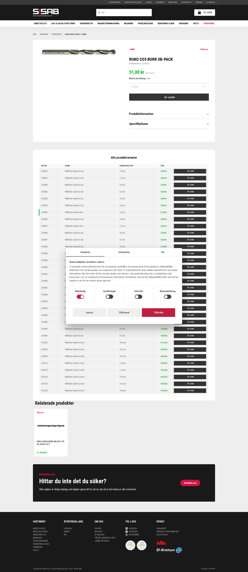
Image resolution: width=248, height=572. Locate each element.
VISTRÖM (212, 569)
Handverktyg (86, 23)
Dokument (160, 2)
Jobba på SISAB (102, 541)
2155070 (44, 301)
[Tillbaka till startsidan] (46, 12)
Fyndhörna (208, 23)
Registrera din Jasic (133, 2)
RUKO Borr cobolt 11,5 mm (74, 370)
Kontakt (199, 2)
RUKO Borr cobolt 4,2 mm (74, 247)
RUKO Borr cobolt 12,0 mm (74, 377)
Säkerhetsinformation (167, 531)
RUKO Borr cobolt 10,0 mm (74, 343)
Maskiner (128, 23)
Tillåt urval (124, 312)
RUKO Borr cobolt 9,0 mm (74, 329)
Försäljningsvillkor (105, 538)
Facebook (133, 531)
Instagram (134, 534)
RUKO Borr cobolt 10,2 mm (74, 349)
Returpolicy (186, 2)
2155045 (44, 253)
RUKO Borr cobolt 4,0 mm (74, 233)
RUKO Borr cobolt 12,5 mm (74, 384)
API (65, 534)
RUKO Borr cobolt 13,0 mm (74, 391)
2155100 (44, 343)
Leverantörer (114, 2)
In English (211, 2)
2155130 (44, 391)
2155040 (44, 233)
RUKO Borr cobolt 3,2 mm (74, 205)
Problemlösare (145, 23)
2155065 (44, 288)
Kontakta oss (190, 483)
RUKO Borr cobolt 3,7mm (74, 226)
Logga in (68, 528)
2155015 (44, 178)
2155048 (44, 260)
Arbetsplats (40, 23)
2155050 (44, 267)
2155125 (44, 384)
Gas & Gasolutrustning (63, 23)
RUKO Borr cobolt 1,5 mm (74, 178)
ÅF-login (208, 12)
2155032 (44, 205)
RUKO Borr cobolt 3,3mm (74, 212)
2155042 (44, 247)
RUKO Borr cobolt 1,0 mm (74, 171)
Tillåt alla (158, 312)
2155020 (44, 185)
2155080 (44, 315)
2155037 (44, 226)
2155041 (44, 240)
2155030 (44, 199)
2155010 (44, 171)
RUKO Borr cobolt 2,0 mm (74, 185)
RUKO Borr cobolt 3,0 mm (74, 199)
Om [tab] (162, 252)
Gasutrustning (40, 531)
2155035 (44, 219)
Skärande (183, 23)
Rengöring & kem (166, 23)
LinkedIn (133, 528)
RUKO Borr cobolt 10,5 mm (74, 356)
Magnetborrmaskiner (108, 23)
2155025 (44, 192)
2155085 (44, 322)
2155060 (44, 281)
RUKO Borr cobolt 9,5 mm (74, 336)
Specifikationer (138, 124)
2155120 (44, 377)
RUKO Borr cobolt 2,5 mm (74, 192)
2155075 (44, 308)
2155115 (44, 370)
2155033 (44, 212)
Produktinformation (141, 114)
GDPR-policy (162, 534)
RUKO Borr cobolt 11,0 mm (74, 363)
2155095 (44, 336)
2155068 (44, 295)
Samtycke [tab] (85, 252)
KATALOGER (173, 2)
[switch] (109, 297)
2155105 (44, 356)
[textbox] (124, 12)
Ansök (67, 531)
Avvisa (89, 312)
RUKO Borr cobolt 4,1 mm (74, 240)
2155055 (44, 274)
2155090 (44, 329)
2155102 (44, 349)
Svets (196, 23)
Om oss (149, 2)
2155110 (44, 363)
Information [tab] (124, 252)
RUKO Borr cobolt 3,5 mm (74, 219)
